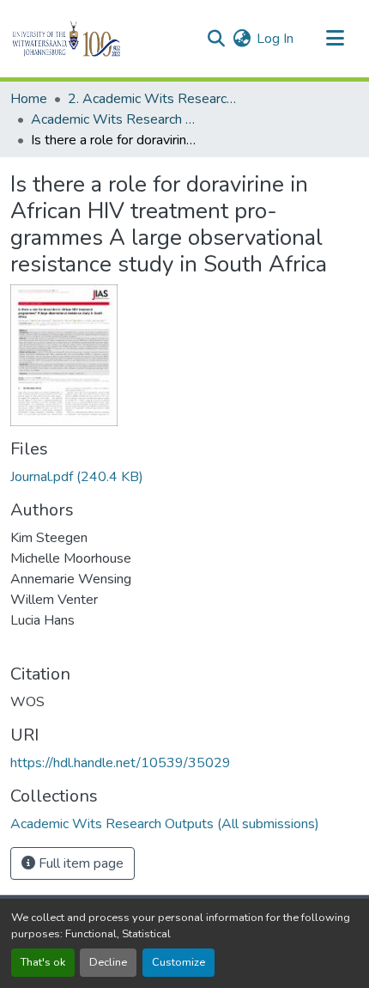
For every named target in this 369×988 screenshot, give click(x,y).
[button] (95, 38)
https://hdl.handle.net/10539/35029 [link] (120, 762)
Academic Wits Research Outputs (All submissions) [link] (117, 119)
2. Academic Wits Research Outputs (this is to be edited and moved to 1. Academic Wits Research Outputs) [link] (153, 98)
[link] (184, 477)
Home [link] (28, 98)
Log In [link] (275, 38)
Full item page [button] (79, 863)
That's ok (43, 962)
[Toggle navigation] (335, 38)
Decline (108, 962)
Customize (178, 962)
